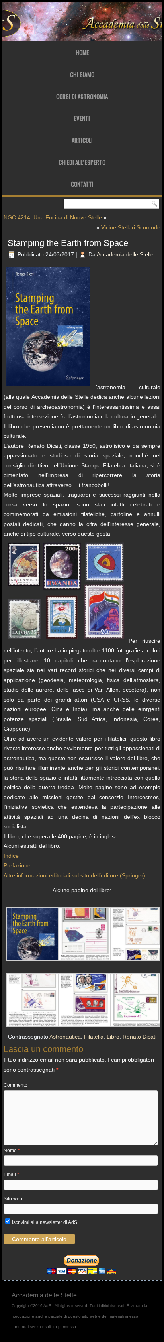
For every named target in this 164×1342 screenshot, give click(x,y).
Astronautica (65, 1036)
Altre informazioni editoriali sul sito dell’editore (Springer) (74, 875)
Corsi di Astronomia (82, 96)
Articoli (82, 140)
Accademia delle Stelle (125, 254)
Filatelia (93, 1036)
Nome (12, 1150)
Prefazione (17, 865)
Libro (113, 1036)
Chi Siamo (82, 74)
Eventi (82, 118)
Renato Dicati (139, 1036)
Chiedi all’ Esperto (82, 162)
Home (82, 52)
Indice (11, 856)
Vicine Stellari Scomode (130, 227)
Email (11, 1174)
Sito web (13, 1199)
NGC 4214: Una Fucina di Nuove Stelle (53, 217)
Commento (15, 1085)
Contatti (82, 183)
